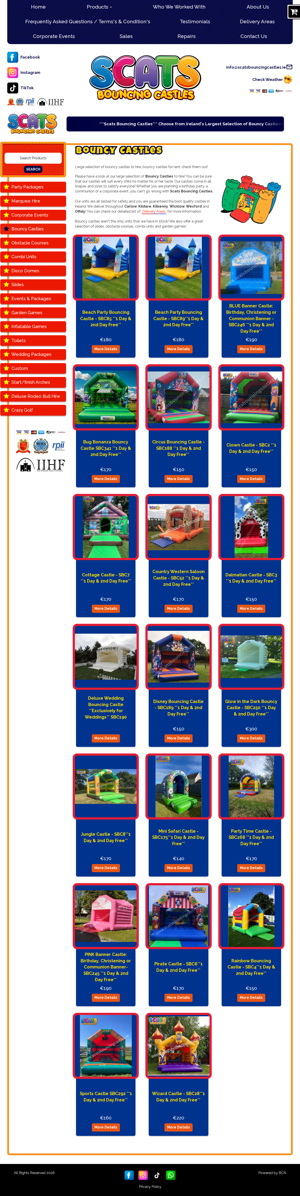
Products (98, 7)
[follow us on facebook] (129, 1175)
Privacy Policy (150, 1187)
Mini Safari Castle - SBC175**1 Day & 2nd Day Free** (178, 837)
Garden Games (26, 312)
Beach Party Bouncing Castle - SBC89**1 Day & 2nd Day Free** (178, 318)
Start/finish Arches (30, 382)
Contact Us (253, 36)
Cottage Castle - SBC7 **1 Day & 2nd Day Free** (106, 578)
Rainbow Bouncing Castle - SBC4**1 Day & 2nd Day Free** (251, 967)
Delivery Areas (257, 21)
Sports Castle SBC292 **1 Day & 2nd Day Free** (106, 1097)
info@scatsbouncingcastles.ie (256, 67)
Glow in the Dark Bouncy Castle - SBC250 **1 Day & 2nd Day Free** (251, 708)
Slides (17, 284)
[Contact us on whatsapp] (170, 1175)
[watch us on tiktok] (157, 1175)
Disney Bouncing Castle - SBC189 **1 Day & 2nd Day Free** (178, 708)
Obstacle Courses (30, 243)
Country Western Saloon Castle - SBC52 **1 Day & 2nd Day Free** (178, 578)
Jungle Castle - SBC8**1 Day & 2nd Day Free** (106, 837)
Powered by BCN (272, 1173)
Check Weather (267, 79)
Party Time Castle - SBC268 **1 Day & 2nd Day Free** (251, 837)
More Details (105, 349)
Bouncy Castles (27, 228)
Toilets (18, 340)
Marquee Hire (25, 201)
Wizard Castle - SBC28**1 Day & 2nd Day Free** (178, 1097)
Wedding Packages (31, 354)
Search (33, 169)
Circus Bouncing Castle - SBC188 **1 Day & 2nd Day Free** (178, 448)
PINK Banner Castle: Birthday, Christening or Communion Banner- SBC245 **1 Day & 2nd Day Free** (106, 967)
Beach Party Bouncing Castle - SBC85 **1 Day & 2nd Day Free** (105, 318)
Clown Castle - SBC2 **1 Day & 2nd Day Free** (251, 448)
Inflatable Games (29, 326)
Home (38, 7)
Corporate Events (54, 36)
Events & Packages (31, 298)
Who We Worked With (179, 7)
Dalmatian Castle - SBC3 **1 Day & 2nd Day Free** (251, 578)
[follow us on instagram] (143, 1175)
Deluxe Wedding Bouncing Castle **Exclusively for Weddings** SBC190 (106, 708)
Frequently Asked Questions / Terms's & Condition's (87, 21)
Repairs (186, 36)
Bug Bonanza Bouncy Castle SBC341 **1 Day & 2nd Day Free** (106, 448)
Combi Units (23, 256)
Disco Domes (25, 270)
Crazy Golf (22, 410)
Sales (126, 36)
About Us (258, 7)
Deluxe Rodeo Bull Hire (35, 396)
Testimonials (195, 21)
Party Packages (27, 187)
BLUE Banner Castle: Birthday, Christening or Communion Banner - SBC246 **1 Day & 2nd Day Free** (251, 318)
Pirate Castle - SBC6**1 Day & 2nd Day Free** (178, 967)
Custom (19, 368)
